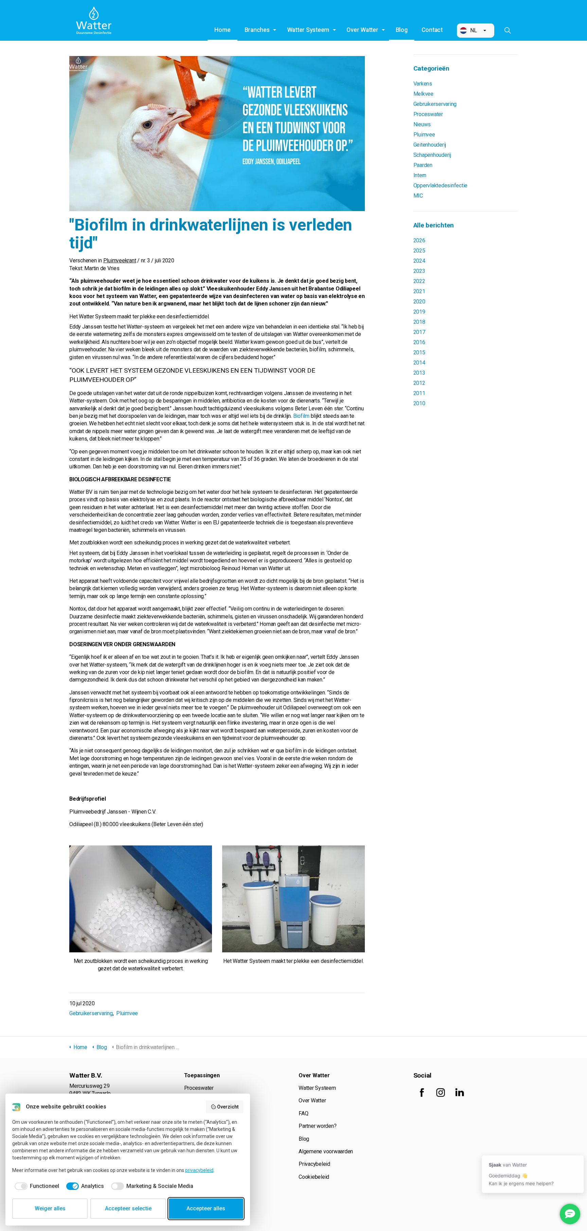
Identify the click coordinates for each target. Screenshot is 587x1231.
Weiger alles (50, 1208)
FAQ (303, 1113)
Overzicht (227, 1106)
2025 (419, 250)
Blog (402, 29)
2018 (419, 322)
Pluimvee (127, 1013)
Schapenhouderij (432, 155)
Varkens (422, 83)
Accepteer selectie (128, 1208)
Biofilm (301, 416)
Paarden (422, 165)
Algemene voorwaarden (326, 1151)
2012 (419, 383)
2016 (419, 342)
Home (222, 29)
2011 (419, 393)
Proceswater (428, 114)
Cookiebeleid (314, 1177)
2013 (419, 373)
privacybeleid (199, 1170)
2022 (419, 281)
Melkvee (423, 94)
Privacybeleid (314, 1164)
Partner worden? (317, 1126)
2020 (419, 301)
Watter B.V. (93, 20)
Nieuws (422, 124)
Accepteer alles (205, 1208)
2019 (419, 312)
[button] (475, 30)
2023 (419, 271)
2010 (419, 403)
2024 (419, 261)
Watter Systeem (308, 29)
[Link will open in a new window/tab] (421, 1092)
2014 (419, 362)
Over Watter (362, 29)
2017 (419, 332)
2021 (419, 291)
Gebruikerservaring (91, 1013)
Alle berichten (433, 225)
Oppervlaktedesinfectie (440, 185)
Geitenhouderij (429, 145)
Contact (432, 29)
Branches (257, 29)
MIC (418, 195)
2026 (419, 240)
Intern (420, 175)
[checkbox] (35, 1186)
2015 (419, 352)
